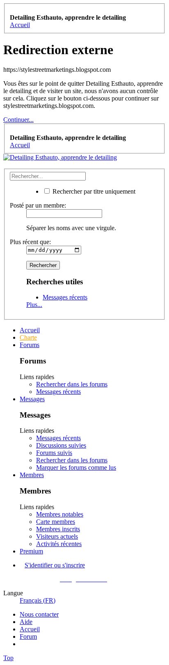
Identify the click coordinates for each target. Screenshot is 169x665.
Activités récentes (59, 543)
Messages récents (65, 297)
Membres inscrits (58, 529)
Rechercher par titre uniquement (93, 191)
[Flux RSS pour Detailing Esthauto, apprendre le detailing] (22, 643)
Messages (32, 398)
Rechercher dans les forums (71, 384)
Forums (29, 344)
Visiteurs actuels (57, 536)
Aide (26, 621)
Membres (32, 474)
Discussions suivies (61, 445)
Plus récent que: (30, 241)
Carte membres (55, 521)
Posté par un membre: (38, 205)
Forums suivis (54, 452)
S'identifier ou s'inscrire (55, 565)
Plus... (34, 304)
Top (8, 657)
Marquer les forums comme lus (76, 467)
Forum (28, 636)
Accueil (30, 330)
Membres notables (59, 514)
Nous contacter (39, 614)
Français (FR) (37, 600)
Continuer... (18, 119)
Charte (28, 337)
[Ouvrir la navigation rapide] (12, 10)
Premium (31, 551)
